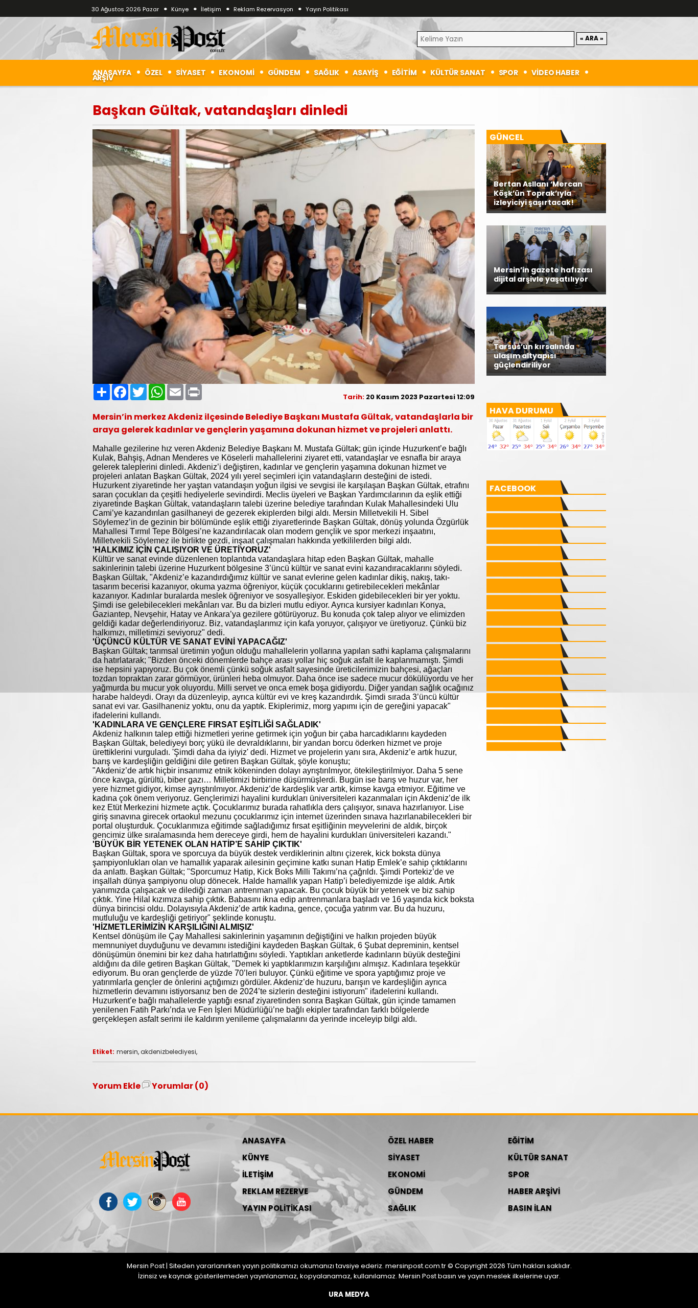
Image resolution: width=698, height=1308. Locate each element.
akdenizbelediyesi (168, 1051)
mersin (127, 1051)
